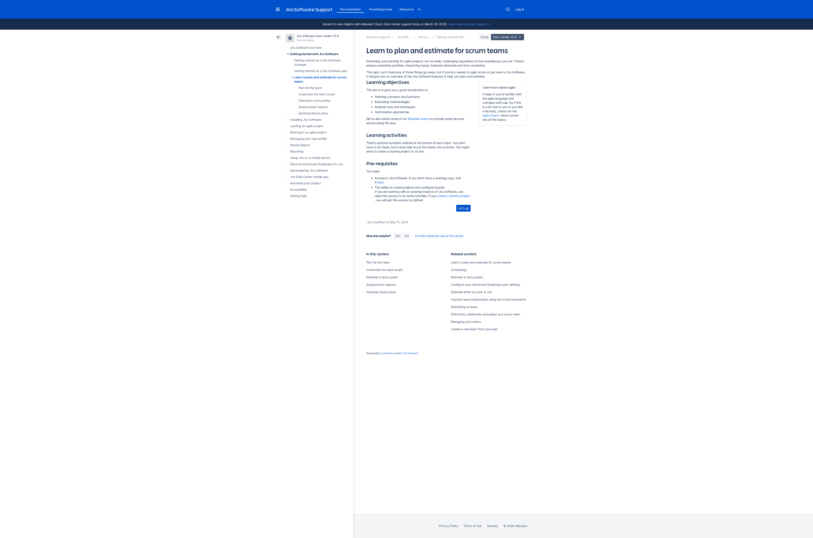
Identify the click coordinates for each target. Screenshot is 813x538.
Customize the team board (317, 94)
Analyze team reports (313, 107)
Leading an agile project (306, 126)
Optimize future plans (313, 113)
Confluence (387, 353)
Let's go (463, 208)
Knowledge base (380, 9)
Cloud (484, 37)
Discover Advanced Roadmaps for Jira (316, 164)
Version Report (300, 145)
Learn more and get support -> (469, 24)
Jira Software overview (305, 47)
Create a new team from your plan (474, 329)
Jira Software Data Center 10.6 (317, 36)
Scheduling (458, 270)
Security (492, 526)
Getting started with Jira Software (314, 54)
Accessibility (298, 189)
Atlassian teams (418, 119)
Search (508, 9)
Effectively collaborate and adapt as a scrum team (485, 314)
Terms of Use (472, 526)
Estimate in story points (314, 100)
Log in (520, 9)
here (380, 182)
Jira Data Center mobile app (309, 177)
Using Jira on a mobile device (310, 157)
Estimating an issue (464, 307)
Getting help (298, 196)
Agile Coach (491, 115)
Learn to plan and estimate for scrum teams (481, 262)
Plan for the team (310, 88)
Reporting (296, 151)
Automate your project (305, 183)
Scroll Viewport (409, 353)
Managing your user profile (308, 138)
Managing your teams (466, 321)
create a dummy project (453, 196)
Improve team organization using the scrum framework (488, 299)
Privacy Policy (448, 526)
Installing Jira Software (305, 119)
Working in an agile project (308, 132)
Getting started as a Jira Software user (320, 71)
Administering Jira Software (309, 170)
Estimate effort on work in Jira (471, 292)
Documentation (350, 9)
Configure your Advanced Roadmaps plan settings (485, 284)
